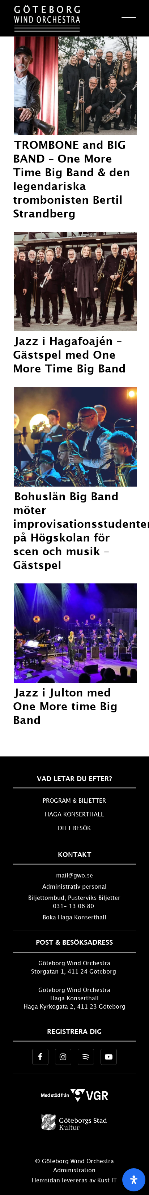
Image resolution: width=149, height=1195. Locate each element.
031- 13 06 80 (74, 906)
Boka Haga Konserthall (74, 917)
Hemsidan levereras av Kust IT (74, 1180)
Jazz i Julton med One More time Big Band (65, 707)
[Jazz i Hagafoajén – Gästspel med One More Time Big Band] (76, 329)
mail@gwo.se (74, 876)
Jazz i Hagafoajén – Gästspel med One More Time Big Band (69, 355)
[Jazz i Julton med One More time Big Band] (76, 681)
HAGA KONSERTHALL (74, 814)
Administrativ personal (74, 887)
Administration (74, 1170)
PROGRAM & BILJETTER (74, 801)
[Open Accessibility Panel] (133, 1179)
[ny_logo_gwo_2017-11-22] (47, 18)
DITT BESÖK (74, 828)
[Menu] (125, 18)
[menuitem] (125, 18)
